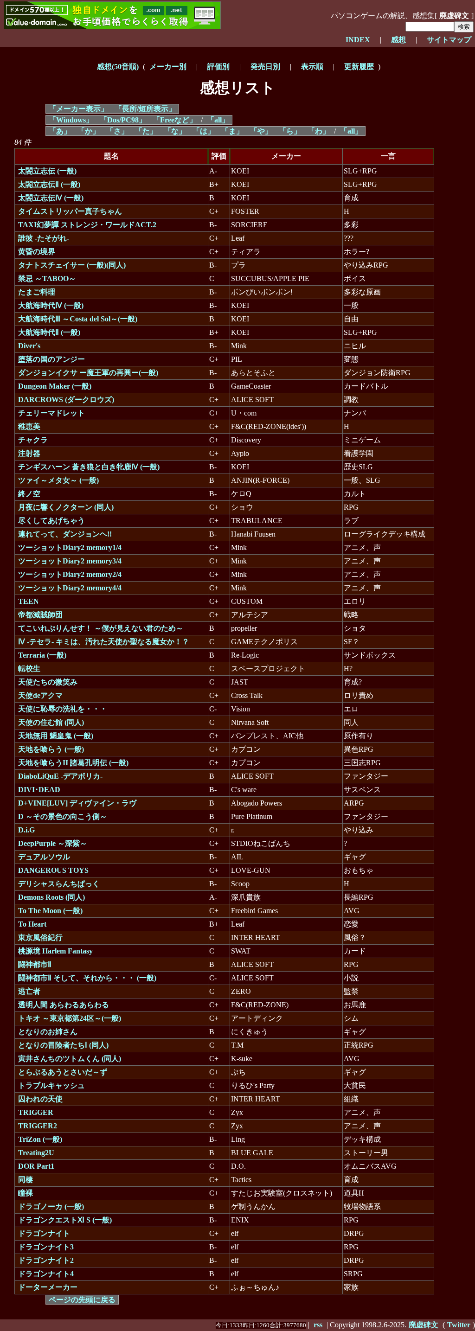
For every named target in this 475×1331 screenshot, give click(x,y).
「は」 (204, 131)
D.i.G (26, 830)
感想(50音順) (118, 66)
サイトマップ (449, 40)
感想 (398, 40)
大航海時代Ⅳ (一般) (50, 305)
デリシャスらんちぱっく (59, 884)
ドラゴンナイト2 (46, 1260)
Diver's (29, 346)
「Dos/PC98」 (123, 120)
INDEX (358, 40)
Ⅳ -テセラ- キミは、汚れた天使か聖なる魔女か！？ (103, 642)
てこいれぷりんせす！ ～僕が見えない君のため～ (100, 628)
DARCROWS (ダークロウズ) (66, 399)
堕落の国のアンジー (51, 359)
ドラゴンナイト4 (46, 1274)
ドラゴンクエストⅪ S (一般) (65, 1220)
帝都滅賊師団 (40, 615)
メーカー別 (167, 66)
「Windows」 (71, 120)
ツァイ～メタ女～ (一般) (58, 480)
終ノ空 (29, 494)
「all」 (218, 120)
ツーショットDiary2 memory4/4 (70, 588)
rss (318, 1325)
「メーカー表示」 (78, 109)
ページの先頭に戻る (82, 1300)
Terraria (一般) (42, 655)
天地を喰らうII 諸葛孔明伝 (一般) (73, 763)
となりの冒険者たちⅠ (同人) (63, 1045)
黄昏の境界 (36, 252)
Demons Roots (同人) (51, 897)
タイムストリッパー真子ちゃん (70, 211)
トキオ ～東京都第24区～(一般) (69, 1018)
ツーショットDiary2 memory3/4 (70, 561)
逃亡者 (29, 991)
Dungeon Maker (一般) (54, 386)
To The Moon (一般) (50, 911)
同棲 (25, 1180)
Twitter (458, 1325)
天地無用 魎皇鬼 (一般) (55, 736)
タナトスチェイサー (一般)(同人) (72, 265)
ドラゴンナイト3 (46, 1247)
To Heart (32, 924)
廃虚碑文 (423, 1325)
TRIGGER (35, 1112)
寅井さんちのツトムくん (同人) (69, 1058)
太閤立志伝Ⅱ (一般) (49, 184)
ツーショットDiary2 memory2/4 (70, 574)
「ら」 (290, 131)
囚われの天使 (40, 1099)
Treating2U (36, 1153)
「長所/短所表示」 (145, 109)
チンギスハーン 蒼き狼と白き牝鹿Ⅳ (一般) (89, 467)
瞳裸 (25, 1193)
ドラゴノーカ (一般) (51, 1206)
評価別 (218, 66)
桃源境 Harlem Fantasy (55, 951)
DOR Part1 (36, 1166)
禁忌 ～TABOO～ (47, 278)
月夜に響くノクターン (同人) (66, 507)
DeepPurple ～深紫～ (52, 843)
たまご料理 (36, 292)
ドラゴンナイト (44, 1233)
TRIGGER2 (37, 1126)
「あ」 (60, 131)
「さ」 (117, 131)
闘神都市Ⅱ (34, 964)
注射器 (29, 453)
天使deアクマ (40, 695)
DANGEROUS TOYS (53, 870)
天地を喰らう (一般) (51, 749)
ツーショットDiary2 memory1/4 (70, 547)
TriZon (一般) (40, 1139)
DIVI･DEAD (39, 789)
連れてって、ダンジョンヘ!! (65, 534)
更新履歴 (359, 66)
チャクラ (33, 440)
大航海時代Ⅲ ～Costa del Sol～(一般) (77, 319)
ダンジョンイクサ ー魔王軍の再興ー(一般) (88, 373)
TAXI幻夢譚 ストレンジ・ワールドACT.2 (87, 225)
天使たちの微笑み (47, 682)
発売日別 (265, 66)
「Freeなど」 (175, 120)
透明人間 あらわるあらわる (63, 1005)
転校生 (29, 668)
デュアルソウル (44, 857)
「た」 (146, 131)
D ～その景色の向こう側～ (62, 816)
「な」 (175, 131)
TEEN (28, 601)
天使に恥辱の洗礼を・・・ (62, 709)
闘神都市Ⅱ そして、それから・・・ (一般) (87, 978)
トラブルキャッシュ (51, 1085)
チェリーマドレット (51, 413)
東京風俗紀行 (40, 937)
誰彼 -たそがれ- (43, 238)
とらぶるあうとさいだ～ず (62, 1072)
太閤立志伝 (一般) (47, 171)
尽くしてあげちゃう (51, 521)
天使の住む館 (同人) (51, 722)
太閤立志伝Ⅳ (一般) (50, 198)
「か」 (88, 131)
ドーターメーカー (47, 1287)
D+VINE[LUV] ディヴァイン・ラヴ (77, 803)
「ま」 (232, 131)
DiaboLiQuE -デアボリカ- (60, 776)
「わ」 (319, 131)
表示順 (312, 66)
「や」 (261, 131)
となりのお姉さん (47, 1032)
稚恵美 (29, 426)
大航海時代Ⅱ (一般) (49, 332)
